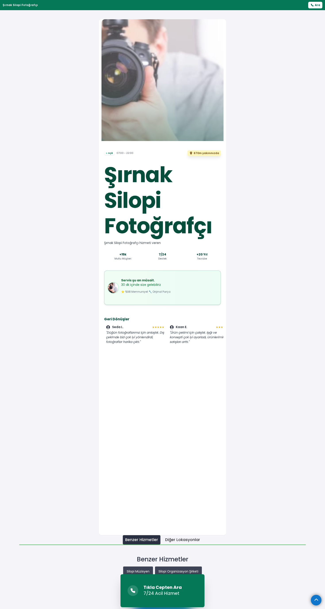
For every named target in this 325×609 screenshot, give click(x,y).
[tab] (142, 540)
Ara (317, 5)
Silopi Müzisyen (138, 571)
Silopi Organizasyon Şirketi (178, 571)
